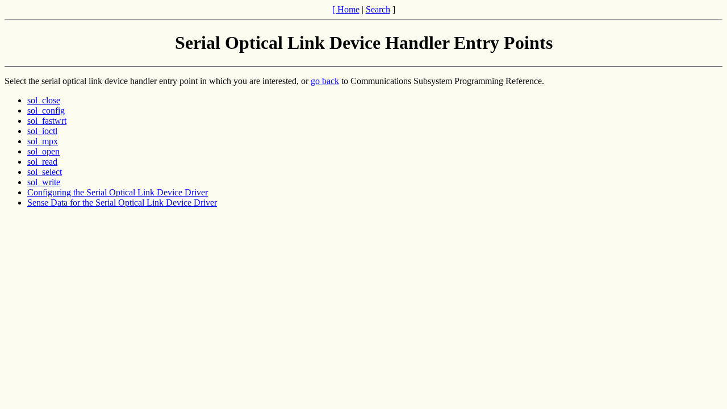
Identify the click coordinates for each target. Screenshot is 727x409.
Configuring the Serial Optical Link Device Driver (117, 192)
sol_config (46, 110)
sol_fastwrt (46, 121)
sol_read (42, 161)
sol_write (43, 182)
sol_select (44, 172)
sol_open (43, 151)
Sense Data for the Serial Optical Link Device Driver (122, 202)
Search (378, 9)
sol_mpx (42, 141)
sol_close (43, 100)
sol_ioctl (42, 131)
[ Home (346, 9)
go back (325, 81)
